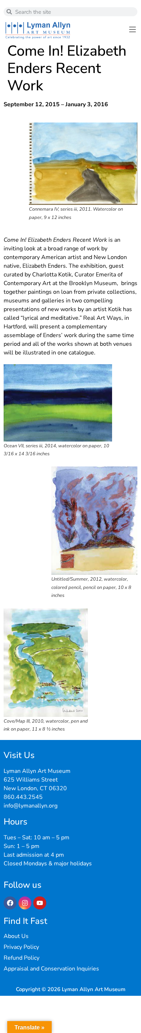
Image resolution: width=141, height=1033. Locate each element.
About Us (16, 936)
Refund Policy (21, 957)
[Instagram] (24, 902)
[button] (132, 29)
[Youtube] (39, 902)
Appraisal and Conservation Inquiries (51, 968)
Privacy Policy (21, 947)
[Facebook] (10, 902)
